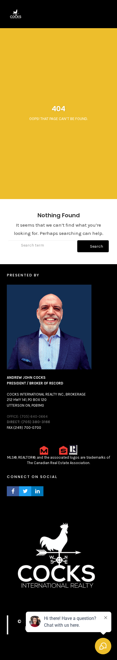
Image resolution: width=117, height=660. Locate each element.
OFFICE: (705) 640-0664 (27, 416)
